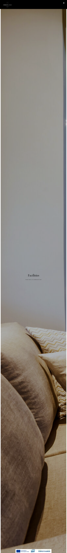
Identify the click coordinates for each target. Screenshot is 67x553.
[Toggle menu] (63, 3)
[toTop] (64, 550)
